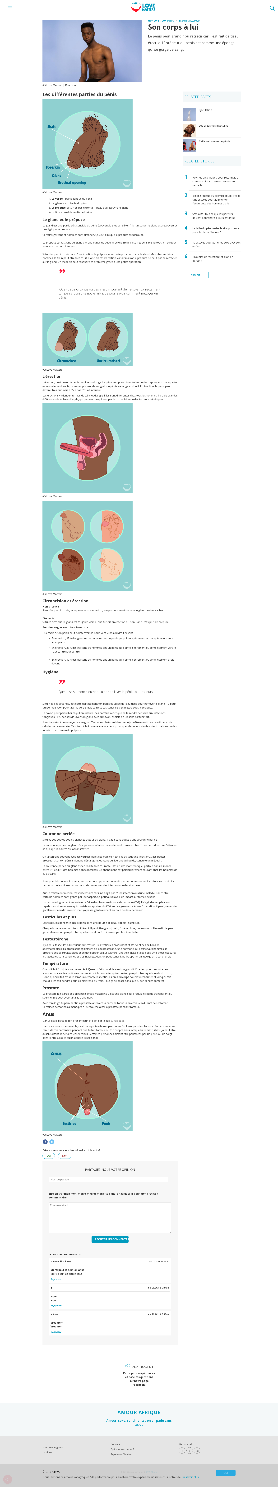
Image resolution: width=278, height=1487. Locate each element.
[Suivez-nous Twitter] (189, 1450)
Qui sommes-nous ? (122, 1449)
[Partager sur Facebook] (45, 1142)
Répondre (56, 1279)
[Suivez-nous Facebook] (182, 1450)
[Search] (272, 9)
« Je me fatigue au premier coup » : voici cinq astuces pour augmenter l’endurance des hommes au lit (216, 199)
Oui (49, 1155)
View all (195, 274)
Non (64, 1155)
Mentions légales (52, 1447)
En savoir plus (190, 1477)
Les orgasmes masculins (213, 125)
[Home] (143, 11)
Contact (115, 1444)
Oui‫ (225, 1473)
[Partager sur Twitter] (52, 1142)
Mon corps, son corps (161, 20)
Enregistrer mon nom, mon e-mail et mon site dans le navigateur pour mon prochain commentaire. (103, 1195)
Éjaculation (205, 110)
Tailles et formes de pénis (214, 141)
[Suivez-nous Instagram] (197, 1450)
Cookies (47, 1452)
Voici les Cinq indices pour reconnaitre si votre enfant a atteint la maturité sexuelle (215, 181)
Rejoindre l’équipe (121, 1454)
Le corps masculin (189, 20)
